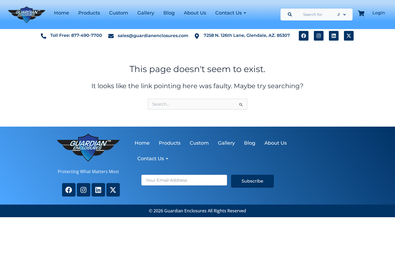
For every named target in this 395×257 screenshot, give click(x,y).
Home (61, 13)
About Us (195, 13)
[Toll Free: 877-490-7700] (43, 36)
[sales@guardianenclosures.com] (111, 36)
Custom (118, 13)
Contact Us (228, 13)
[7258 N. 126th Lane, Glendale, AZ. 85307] (197, 36)
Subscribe (252, 181)
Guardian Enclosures (186, 211)
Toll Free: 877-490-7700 (76, 35)
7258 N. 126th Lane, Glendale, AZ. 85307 (247, 35)
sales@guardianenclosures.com (153, 35)
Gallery (145, 13)
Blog (169, 13)
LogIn (378, 12)
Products (89, 13)
